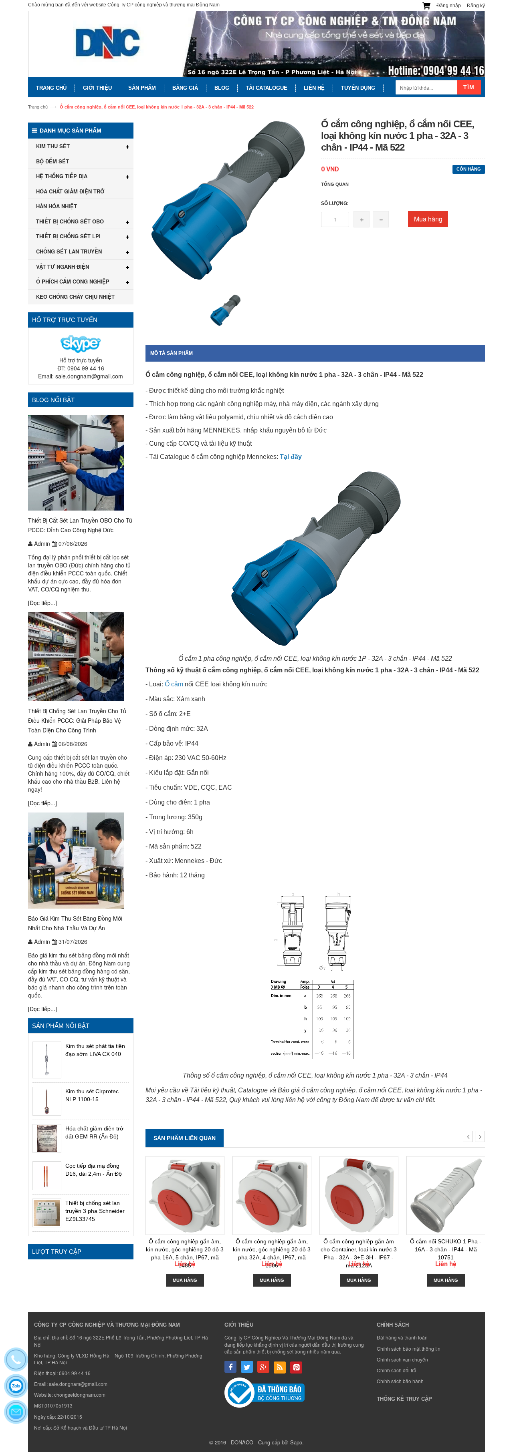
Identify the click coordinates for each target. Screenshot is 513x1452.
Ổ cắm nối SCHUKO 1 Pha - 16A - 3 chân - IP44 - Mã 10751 (445, 1249)
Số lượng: (335, 203)
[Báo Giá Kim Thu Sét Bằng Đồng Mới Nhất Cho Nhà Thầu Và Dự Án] (80, 860)
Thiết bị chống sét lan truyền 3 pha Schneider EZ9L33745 (95, 1211)
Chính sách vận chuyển (402, 1359)
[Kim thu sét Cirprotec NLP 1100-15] (47, 1101)
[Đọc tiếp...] (42, 603)
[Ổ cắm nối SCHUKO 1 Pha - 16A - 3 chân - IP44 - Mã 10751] (446, 1195)
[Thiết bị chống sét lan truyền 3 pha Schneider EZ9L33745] (47, 1213)
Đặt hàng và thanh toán (402, 1337)
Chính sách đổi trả (396, 1370)
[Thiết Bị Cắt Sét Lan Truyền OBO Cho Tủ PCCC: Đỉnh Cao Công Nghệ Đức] (80, 463)
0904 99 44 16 (75, 1373)
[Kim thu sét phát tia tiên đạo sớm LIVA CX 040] (47, 1060)
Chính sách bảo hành (400, 1381)
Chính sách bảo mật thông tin (408, 1348)
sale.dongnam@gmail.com (89, 376)
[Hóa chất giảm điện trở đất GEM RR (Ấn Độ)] (47, 1138)
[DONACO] (256, 44)
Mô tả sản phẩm (171, 353)
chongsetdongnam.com (79, 1394)
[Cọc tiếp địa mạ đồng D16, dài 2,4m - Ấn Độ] (47, 1175)
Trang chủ (38, 106)
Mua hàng (428, 218)
